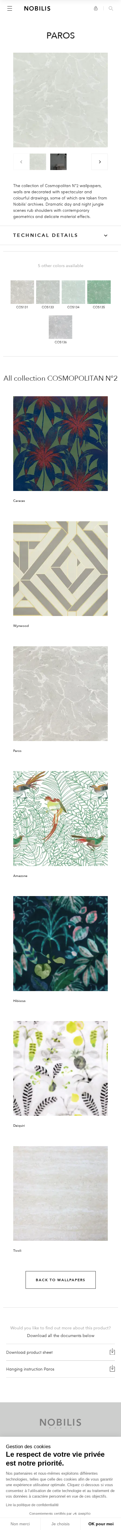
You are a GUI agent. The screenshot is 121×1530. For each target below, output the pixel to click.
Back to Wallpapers (60, 1280)
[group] (38, 162)
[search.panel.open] (111, 8)
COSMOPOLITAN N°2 (82, 378)
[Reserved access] (95, 8)
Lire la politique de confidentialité (32, 1505)
